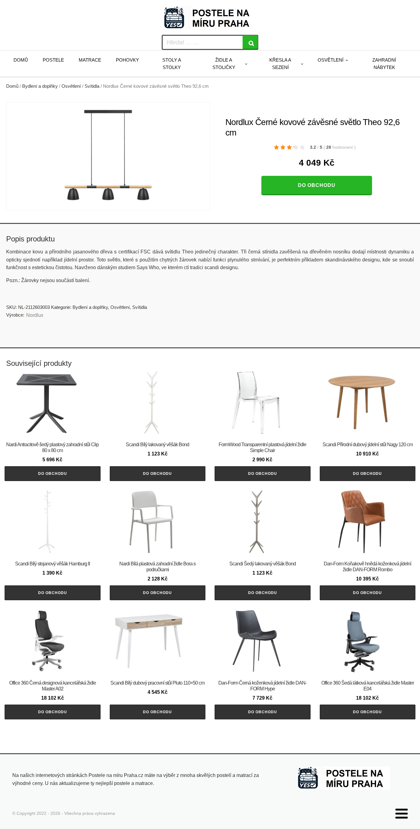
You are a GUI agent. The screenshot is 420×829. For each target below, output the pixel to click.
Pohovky (127, 60)
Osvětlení (330, 60)
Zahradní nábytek (384, 63)
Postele (53, 60)
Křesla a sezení (280, 63)
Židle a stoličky (223, 63)
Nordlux (34, 315)
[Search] (250, 42)
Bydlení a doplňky (40, 86)
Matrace (90, 60)
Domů (21, 60)
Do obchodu (316, 185)
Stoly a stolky (171, 63)
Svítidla (92, 86)
